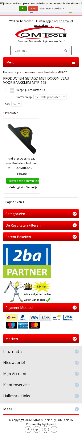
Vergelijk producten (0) (30, 90)
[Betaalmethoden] (41, 322)
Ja (22, 8)
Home (7, 72)
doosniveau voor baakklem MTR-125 (45, 72)
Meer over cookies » (52, 8)
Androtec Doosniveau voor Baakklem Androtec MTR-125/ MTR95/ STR (21, 163)
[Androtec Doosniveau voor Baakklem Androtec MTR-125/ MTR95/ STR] (21, 139)
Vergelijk (31, 187)
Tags (16, 72)
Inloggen (47, 21)
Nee (33, 8)
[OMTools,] (41, 34)
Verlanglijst (15, 187)
